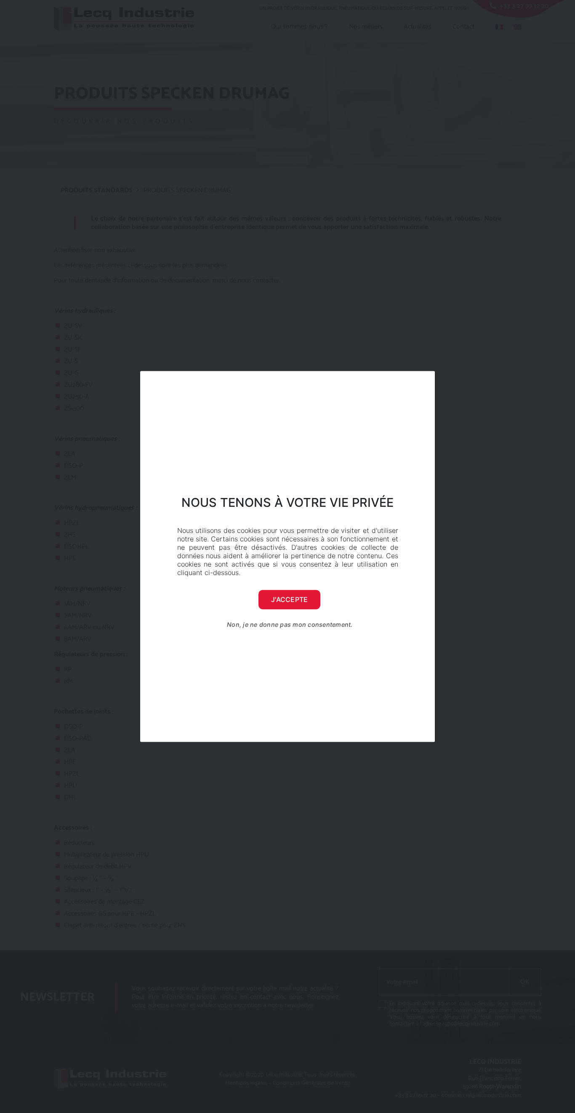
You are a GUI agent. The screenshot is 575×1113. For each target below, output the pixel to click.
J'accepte (289, 599)
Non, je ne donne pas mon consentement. (290, 624)
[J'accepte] (424, 556)
